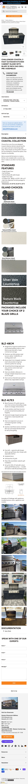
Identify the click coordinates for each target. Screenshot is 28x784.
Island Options (5, 96)
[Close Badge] (6, 781)
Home (2, 20)
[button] (22, 7)
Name (3, 645)
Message (3, 666)
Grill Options (4, 105)
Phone (3, 659)
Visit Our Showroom (14, 16)
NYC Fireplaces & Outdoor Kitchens (12, 778)
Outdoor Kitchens (9, 20)
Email (2, 652)
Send (14, 683)
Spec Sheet (8, 631)
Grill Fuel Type (5, 113)
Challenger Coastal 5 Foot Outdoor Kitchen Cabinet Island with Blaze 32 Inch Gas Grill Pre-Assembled (13, 22)
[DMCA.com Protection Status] (9, 780)
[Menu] (25, 7)
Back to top (14, 691)
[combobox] (14, 11)
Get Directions (8, 736)
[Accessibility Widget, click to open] (1, 3)
